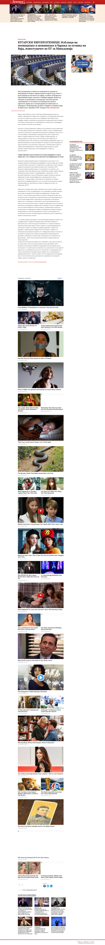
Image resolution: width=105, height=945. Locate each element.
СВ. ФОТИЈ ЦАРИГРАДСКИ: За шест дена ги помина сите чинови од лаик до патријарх (76, 157)
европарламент (32, 890)
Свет (51, 2)
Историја (57, 2)
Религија (63, 2)
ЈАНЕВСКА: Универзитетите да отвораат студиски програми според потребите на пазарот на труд (41, 930)
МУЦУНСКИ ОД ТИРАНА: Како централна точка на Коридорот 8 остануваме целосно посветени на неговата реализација (58, 930)
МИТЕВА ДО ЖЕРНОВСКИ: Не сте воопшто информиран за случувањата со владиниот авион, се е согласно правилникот (41, 911)
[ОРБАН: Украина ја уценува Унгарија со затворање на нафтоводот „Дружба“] (69, 9)
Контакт (92, 941)
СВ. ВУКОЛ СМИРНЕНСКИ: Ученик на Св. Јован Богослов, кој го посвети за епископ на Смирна (76, 148)
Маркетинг (86, 941)
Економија (45, 2)
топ (25, 890)
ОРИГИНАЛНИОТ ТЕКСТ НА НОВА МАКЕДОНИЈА (32, 262)
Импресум (79, 941)
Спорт (75, 2)
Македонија (37, 2)
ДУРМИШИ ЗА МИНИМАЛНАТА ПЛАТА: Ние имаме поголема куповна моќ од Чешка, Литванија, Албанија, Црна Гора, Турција (35, 18)
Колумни (87, 2)
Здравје (69, 2)
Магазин (80, 2)
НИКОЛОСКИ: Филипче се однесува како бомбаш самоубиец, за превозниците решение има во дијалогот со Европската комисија (17, 18)
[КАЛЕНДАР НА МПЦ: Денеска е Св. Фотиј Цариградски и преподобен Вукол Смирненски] (89, 166)
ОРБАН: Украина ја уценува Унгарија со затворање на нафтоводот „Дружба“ (69, 16)
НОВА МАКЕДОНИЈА (52, 108)
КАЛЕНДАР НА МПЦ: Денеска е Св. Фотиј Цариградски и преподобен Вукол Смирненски (76, 166)
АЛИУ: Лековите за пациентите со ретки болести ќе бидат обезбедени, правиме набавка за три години (51, 17)
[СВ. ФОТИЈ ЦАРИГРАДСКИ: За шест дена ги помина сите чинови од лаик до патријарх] (89, 157)
